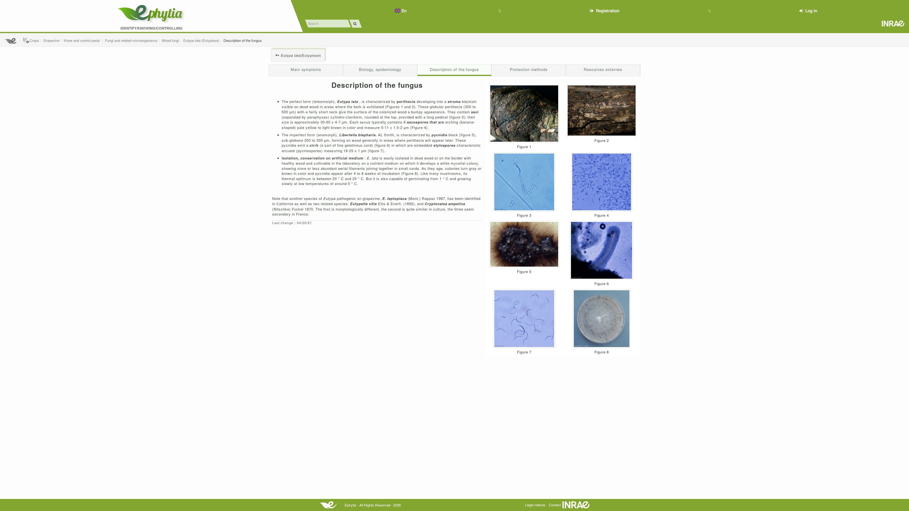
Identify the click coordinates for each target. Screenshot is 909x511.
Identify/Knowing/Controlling (151, 28)
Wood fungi (170, 40)
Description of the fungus (242, 40)
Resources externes (603, 69)
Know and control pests (82, 40)
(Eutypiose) (301, 55)
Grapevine (51, 40)
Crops (34, 40)
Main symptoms (306, 69)
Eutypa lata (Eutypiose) (201, 40)
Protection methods (529, 69)
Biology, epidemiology (380, 69)
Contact (555, 504)
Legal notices (535, 504)
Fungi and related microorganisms (131, 40)
